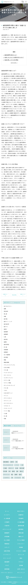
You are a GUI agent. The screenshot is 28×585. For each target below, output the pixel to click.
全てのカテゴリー (8, 306)
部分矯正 (6, 357)
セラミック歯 (7, 380)
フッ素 (22, 465)
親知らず (21, 471)
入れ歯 (5, 413)
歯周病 (16, 474)
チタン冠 (6, 388)
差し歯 (5, 314)
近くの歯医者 (7, 354)
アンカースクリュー (8, 372)
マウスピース (7, 406)
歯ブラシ (6, 326)
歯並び (5, 329)
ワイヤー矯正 (7, 411)
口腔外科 (12, 461)
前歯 (5, 418)
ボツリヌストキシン (8, 403)
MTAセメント (11, 468)
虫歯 (17, 471)
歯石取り (6, 339)
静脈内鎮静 (6, 362)
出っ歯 (5, 416)
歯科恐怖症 (6, 344)
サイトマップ (21, 572)
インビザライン (6, 477)
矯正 (12, 474)
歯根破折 (6, 334)
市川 (23, 477)
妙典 (9, 471)
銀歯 (5, 360)
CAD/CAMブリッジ (8, 393)
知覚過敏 (6, 349)
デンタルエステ (18, 477)
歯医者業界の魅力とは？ (10, 55)
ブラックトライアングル (9, 365)
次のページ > (22, 295)
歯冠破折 (6, 331)
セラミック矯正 (7, 382)
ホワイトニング (7, 400)
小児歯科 (5, 468)
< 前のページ (5, 295)
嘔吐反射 (6, 311)
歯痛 (5, 308)
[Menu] (25, 1)
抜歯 (5, 316)
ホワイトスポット (8, 398)
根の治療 (5, 471)
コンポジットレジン (8, 377)
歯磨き (5, 342)
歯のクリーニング (8, 321)
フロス (5, 390)
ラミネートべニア (8, 408)
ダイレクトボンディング (9, 385)
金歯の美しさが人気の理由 (11, 60)
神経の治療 (22, 468)
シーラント (17, 465)
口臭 (5, 337)
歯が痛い (6, 319)
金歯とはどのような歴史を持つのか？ (14, 57)
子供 (12, 477)
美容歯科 (6, 352)
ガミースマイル (7, 375)
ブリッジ (6, 395)
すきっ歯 (6, 370)
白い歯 (5, 347)
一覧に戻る (14, 295)
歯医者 (13, 471)
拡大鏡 (16, 468)
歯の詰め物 (6, 324)
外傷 (16, 461)
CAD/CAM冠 (6, 367)
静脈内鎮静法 (6, 461)
